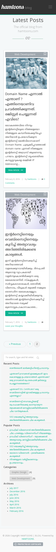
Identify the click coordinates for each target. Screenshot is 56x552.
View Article (13, 170)
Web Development (24, 54)
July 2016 (14, 495)
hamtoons (32, 179)
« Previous (15, 344)
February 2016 (16, 511)
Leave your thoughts (14, 326)
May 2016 (14, 501)
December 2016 (17, 491)
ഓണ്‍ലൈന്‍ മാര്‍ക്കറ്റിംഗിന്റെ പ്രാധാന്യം (29, 368)
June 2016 (14, 498)
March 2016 (15, 508)
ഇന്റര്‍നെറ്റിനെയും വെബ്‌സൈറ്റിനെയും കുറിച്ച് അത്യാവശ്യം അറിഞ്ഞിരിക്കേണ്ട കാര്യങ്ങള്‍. (21, 245)
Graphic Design (19, 472)
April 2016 (14, 504)
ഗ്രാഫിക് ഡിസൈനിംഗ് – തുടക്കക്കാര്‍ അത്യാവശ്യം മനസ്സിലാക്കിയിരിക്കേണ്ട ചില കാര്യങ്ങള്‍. (31, 440)
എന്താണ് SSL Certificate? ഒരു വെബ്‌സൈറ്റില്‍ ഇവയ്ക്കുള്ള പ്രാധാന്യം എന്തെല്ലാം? (29, 392)
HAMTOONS (28, 539)
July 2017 (14, 488)
